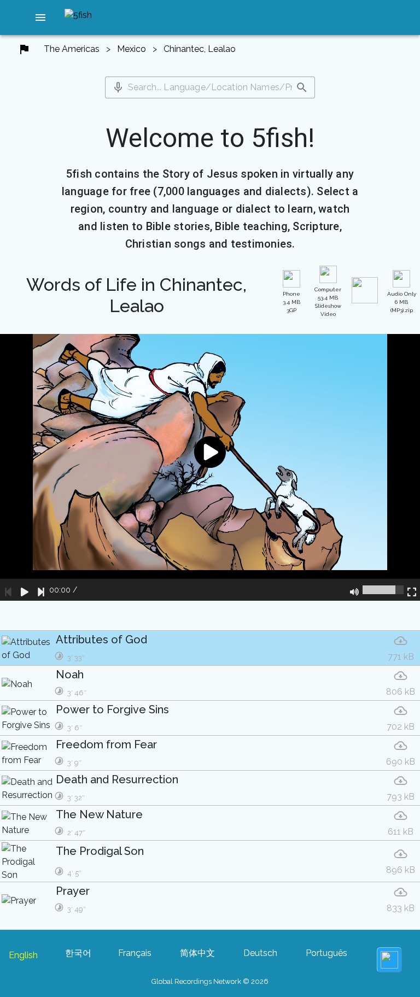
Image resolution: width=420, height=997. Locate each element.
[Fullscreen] (412, 590)
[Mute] (354, 590)
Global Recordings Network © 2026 (210, 981)
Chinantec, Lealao (200, 49)
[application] (210, 467)
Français (134, 953)
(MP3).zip (401, 302)
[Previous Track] (8, 590)
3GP (291, 302)
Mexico (131, 49)
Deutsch (260, 953)
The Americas (72, 49)
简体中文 (197, 953)
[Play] (24, 590)
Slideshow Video (327, 301)
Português (326, 953)
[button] (40, 17)
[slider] (383, 589)
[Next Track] (41, 590)
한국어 (78, 953)
